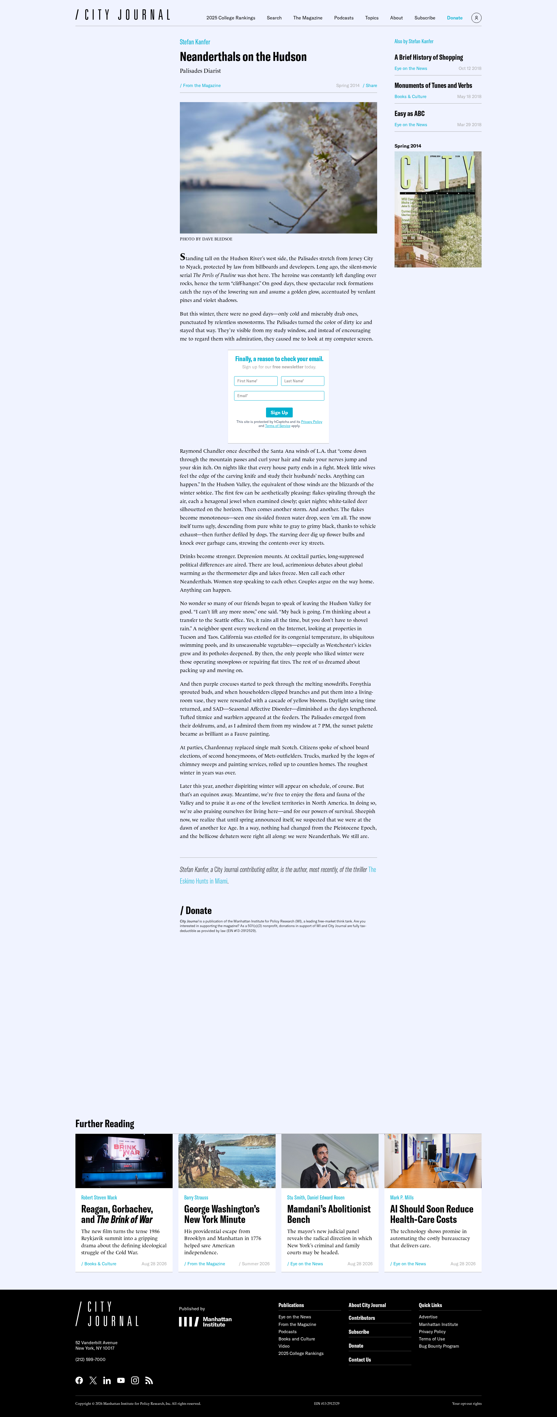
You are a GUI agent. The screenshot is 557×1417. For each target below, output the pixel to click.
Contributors (362, 1317)
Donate (455, 17)
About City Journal (367, 1305)
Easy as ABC (410, 113)
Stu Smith (296, 1197)
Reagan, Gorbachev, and (117, 1214)
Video (284, 1346)
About (396, 17)
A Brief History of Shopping (429, 57)
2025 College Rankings (231, 17)
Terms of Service (277, 426)
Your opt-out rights (467, 1403)
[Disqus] (278, 1023)
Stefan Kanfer (195, 41)
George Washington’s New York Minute (222, 1214)
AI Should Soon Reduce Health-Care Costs (431, 1214)
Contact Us (360, 1359)
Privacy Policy (311, 421)
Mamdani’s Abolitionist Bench (329, 1214)
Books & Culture (100, 1263)
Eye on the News (306, 1263)
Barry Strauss (196, 1197)
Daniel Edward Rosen (326, 1197)
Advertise (428, 1317)
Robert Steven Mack (99, 1197)
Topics (372, 17)
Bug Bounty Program (439, 1346)
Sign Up (279, 412)
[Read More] (438, 209)
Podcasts (344, 17)
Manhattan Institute (438, 1324)
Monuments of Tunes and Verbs (433, 85)
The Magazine (308, 17)
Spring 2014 (348, 85)
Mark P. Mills (402, 1197)
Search (274, 17)
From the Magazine (206, 1263)
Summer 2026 (256, 1263)
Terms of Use (432, 1339)
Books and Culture (296, 1339)
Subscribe (425, 17)
